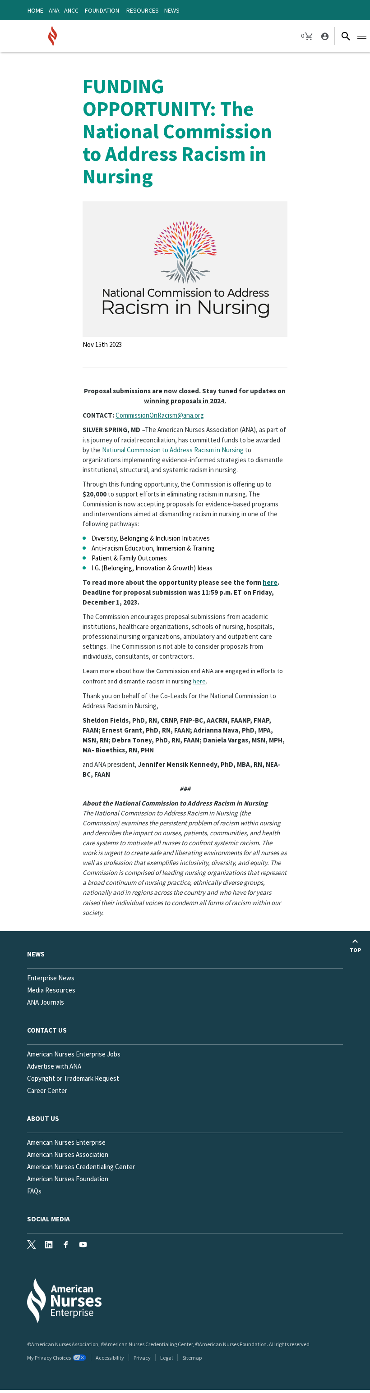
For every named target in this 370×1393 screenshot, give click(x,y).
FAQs (34, 1191)
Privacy (142, 1357)
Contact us (47, 1030)
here (270, 582)
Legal (166, 1357)
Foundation (102, 10)
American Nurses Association (67, 1154)
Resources (142, 10)
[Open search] (346, 36)
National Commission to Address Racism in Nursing (173, 450)
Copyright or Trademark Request (73, 1078)
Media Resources (51, 990)
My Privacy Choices (49, 1357)
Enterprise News (50, 978)
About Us (43, 1118)
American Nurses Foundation (67, 1178)
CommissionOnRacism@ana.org (160, 415)
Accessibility (110, 1357)
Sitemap (192, 1357)
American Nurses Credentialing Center (81, 1166)
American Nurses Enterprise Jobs (73, 1054)
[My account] (324, 36)
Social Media (48, 1219)
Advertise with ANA (54, 1066)
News (172, 10)
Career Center (47, 1090)
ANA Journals (45, 1002)
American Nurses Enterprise (66, 1142)
